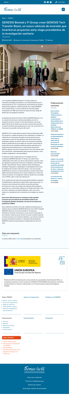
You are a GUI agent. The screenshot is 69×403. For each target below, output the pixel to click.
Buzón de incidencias (34, 377)
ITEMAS (41, 40)
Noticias (50, 40)
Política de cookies (34, 385)
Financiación (34, 40)
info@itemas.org (38, 381)
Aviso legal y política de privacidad (34, 388)
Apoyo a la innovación (22, 40)
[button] (6, 2)
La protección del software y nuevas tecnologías (56, 178)
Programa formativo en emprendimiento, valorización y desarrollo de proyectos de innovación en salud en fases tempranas (57, 140)
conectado (19, 239)
